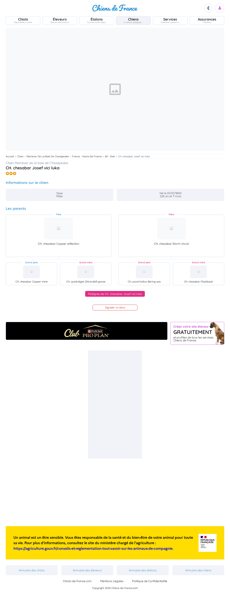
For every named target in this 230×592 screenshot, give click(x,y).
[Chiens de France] (115, 8)
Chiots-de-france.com (77, 581)
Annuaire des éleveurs (87, 570)
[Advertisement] (115, 404)
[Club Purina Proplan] (86, 331)
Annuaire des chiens (198, 570)
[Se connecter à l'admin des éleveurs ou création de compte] (220, 8)
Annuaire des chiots (32, 570)
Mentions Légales (111, 581)
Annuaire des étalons (143, 570)
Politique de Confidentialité (149, 581)
